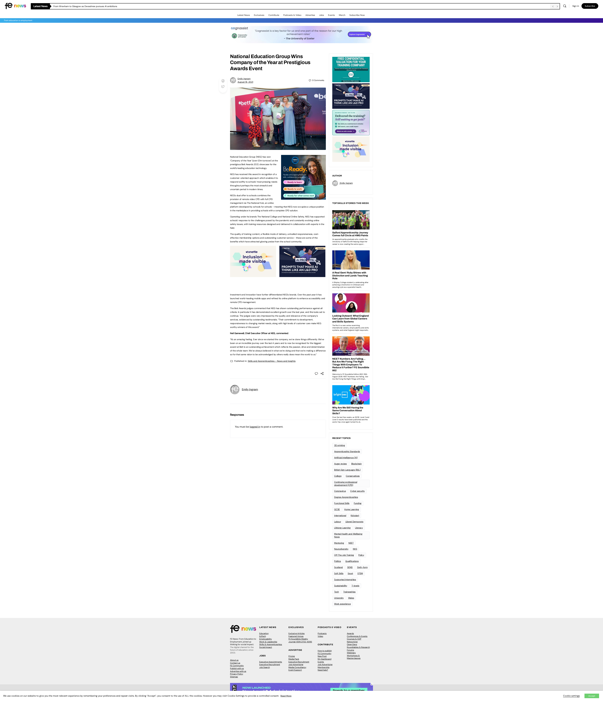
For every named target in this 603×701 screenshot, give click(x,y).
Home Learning (351, 509)
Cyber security (357, 491)
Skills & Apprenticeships (270, 644)
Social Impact (265, 647)
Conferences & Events (357, 636)
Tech (336, 591)
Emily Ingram (244, 78)
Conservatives (353, 476)
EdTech (262, 636)
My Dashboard (324, 659)
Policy (361, 555)
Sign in (575, 6)
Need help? (323, 670)
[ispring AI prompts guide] (302, 275)
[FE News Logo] (15, 5)
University (339, 597)
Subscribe (590, 6)
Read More (285, 695)
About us (234, 660)
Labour (337, 521)
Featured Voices (296, 636)
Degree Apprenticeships (346, 497)
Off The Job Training (344, 555)
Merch (342, 15)
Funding (357, 503)
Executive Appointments (270, 662)
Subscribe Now (357, 15)
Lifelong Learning (342, 527)
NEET (351, 543)
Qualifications (352, 561)
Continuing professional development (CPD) (345, 483)
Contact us (235, 663)
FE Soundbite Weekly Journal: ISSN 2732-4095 (300, 640)
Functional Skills (341, 503)
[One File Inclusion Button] (253, 275)
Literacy (359, 527)
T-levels (355, 585)
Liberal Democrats (354, 521)
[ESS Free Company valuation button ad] (351, 69)
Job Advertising (295, 664)
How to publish (325, 650)
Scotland (338, 567)
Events (331, 15)
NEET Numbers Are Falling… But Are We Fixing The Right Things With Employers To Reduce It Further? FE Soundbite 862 (113, 6)
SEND (350, 567)
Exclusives (259, 15)
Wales (351, 597)
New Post (322, 656)
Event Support (295, 670)
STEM (360, 573)
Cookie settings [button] (571, 695)
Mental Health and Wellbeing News (348, 535)
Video (320, 636)
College (337, 476)
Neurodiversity (341, 548)
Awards (350, 633)
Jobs (321, 15)
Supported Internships (345, 579)
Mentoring (339, 543)
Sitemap (234, 676)
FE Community (237, 665)
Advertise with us (238, 671)
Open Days (352, 644)
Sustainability (340, 585)
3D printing (339, 445)
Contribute (273, 15)
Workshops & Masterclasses (354, 657)
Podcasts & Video (292, 15)
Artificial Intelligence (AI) (345, 457)
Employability (265, 639)
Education (264, 633)
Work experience (342, 603)
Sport (350, 573)
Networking (352, 641)
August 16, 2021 (245, 82)
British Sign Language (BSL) (347, 469)
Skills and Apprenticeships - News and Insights (272, 361)
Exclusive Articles (296, 633)
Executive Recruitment (269, 664)
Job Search (264, 667)
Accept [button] (591, 696)
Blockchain (356, 463)
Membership (323, 667)
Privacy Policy (236, 674)
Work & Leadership (268, 641)
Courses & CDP (354, 639)
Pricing (291, 656)
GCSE (337, 509)
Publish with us (237, 668)
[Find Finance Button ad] (351, 122)
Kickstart (355, 515)
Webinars (351, 652)
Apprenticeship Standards (347, 451)
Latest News (243, 15)
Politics (337, 561)
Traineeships (349, 591)
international (340, 515)
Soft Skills (338, 573)
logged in (255, 426)
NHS (355, 548)
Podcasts (322, 633)
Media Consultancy (297, 667)
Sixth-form (362, 567)
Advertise (310, 15)
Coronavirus (340, 491)
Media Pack (293, 659)
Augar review (340, 463)
